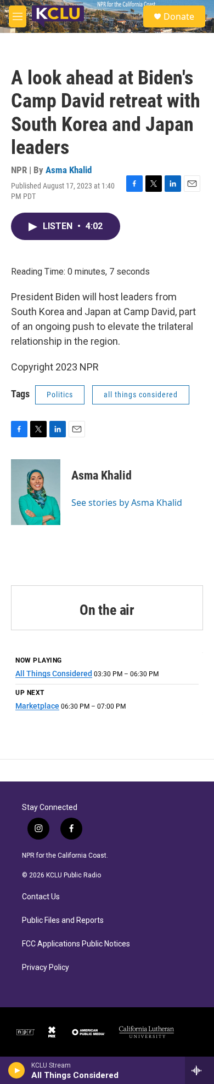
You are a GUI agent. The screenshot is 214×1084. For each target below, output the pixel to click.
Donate (179, 16)
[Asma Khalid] (35, 492)
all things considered (141, 394)
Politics (60, 394)
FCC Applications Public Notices (76, 944)
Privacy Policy (45, 967)
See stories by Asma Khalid (126, 503)
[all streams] (199, 1070)
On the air (107, 610)
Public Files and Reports (63, 920)
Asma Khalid (69, 169)
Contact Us (41, 897)
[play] (17, 1070)
